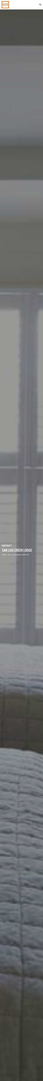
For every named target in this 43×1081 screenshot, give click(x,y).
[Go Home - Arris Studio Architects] (9, 4)
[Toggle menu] (40, 4)
